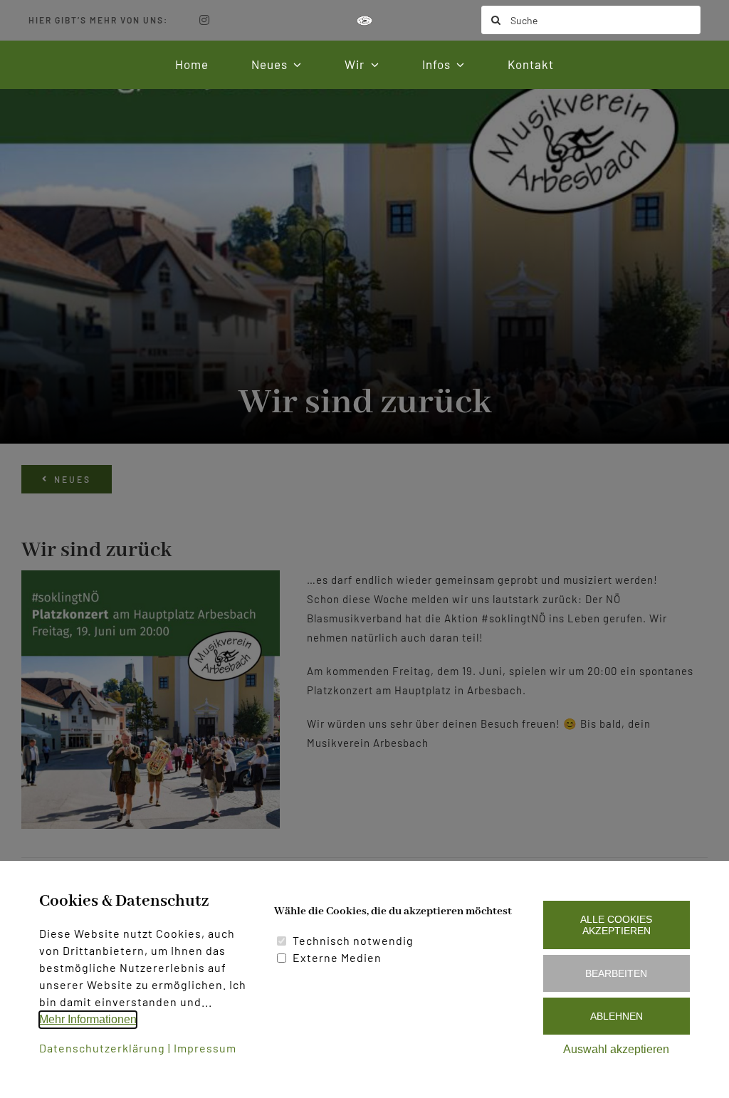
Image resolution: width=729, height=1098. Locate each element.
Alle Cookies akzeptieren (616, 925)
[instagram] (204, 20)
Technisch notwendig (353, 940)
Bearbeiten (616, 973)
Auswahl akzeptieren (616, 1049)
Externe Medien (337, 957)
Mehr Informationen (88, 1019)
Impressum (205, 1048)
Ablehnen (616, 1016)
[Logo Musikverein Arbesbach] (364, 20)
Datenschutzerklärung (102, 1048)
